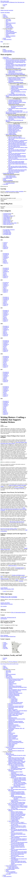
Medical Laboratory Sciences (14, 725)
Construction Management (13, 694)
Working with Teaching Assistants (15, 128)
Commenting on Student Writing (15, 100)
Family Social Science (12, 709)
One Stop (5, 4)
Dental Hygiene (11, 696)
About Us (5, 667)
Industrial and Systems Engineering (15, 721)
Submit (2, 200)
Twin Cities (5, 648)
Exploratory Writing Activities (17, 85)
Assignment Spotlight (7, 178)
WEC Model (8, 671)
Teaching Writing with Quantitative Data (16, 94)
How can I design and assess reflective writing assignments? (19, 837)
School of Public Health (13, 738)
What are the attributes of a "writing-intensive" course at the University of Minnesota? (17, 141)
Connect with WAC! (7, 876)
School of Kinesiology (13, 736)
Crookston (5, 643)
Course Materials (6, 217)
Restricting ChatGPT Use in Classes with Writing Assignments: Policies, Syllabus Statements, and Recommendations (16, 65)
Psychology (10, 734)
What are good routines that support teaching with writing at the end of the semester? (17, 170)
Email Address (4, 199)
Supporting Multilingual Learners (15, 101)
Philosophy (10, 730)
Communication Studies (13, 691)
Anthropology (11, 682)
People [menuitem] (4, 38)
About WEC (8, 670)
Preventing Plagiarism (12, 131)
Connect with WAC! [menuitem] (7, 39)
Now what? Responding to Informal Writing (19, 785)
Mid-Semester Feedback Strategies (15, 73)
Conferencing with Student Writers (15, 110)
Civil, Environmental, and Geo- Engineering (17, 689)
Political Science (11, 733)
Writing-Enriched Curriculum (7, 604)
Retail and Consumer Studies (17, 702)
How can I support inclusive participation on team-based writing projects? (17, 145)
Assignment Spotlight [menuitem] (10, 33)
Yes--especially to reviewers (9, 229)
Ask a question (4, 606)
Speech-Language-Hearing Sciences (15, 742)
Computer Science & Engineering (15, 693)
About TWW (6, 57)
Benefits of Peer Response (13, 103)
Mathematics (11, 723)
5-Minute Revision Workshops (17, 87)
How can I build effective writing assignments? (15, 74)
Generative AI (6, 214)
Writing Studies (11, 744)
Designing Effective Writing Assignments (16, 77)
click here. (21, 581)
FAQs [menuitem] (7, 21)
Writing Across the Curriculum (7, 10)
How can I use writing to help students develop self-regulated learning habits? (16, 162)
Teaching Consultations (8, 180)
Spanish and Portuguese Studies (14, 741)
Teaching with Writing (5, 12)
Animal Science (11, 681)
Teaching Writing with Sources (14, 130)
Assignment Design (7, 213)
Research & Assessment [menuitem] (11, 23)
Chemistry (10, 688)
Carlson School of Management (14, 686)
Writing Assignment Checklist (14, 78)
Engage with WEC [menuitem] (10, 27)
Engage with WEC (10, 747)
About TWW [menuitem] (8, 30)
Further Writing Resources (11, 176)
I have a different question (11, 134)
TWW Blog (5, 184)
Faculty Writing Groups (10, 175)
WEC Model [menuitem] (8, 20)
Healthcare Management (13, 715)
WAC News (5, 668)
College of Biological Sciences (14, 690)
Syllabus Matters (11, 71)
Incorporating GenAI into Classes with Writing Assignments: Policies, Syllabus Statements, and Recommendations (15, 62)
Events (4, 179)
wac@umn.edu (4, 618)
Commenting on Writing (8, 215)
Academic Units (9, 677)
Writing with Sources (7, 224)
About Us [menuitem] (5, 15)
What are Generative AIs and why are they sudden (16, 59)
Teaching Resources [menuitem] (10, 31)
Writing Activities (6, 221)
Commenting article (7, 233)
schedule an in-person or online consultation (14, 191)
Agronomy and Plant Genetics (14, 680)
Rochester (5, 647)
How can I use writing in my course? (13, 68)
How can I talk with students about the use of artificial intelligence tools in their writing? (17, 143)
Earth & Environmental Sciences (15, 703)
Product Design (14, 701)
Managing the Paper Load (13, 129)
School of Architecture (13, 735)
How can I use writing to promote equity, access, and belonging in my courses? (16, 804)
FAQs (7, 673)
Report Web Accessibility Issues (12, 663)
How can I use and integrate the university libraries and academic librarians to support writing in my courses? (17, 156)
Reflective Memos (14, 88)
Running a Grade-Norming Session (15, 127)
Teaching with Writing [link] (7, 28)
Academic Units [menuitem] (9, 26)
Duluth (4, 644)
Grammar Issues (6, 219)
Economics (10, 704)
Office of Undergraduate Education (18, 612)
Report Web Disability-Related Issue (8, 636)
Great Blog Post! (6, 230)
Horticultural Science (12, 717)
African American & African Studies (15, 678)
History (9, 716)
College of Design (12, 697)
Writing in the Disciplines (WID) (10, 223)
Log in (4, 591)
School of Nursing (12, 737)
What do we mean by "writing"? (15, 136)
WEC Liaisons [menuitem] (9, 25)
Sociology (10, 740)
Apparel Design (14, 698)
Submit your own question (13, 172)
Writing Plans (8, 675)
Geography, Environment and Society (16, 713)
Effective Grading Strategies (14, 124)
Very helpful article (7, 232)
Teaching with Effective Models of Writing (17, 102)
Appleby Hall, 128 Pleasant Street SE (8, 617)
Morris (4, 646)
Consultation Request (10, 183)
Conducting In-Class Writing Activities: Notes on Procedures (19, 90)
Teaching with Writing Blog (9, 51)
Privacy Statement (4, 635)
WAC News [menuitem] (5, 17)
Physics (9, 731)
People (4, 875)
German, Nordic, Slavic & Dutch (15, 714)
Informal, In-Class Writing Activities (15, 82)
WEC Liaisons (9, 676)
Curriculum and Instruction (13, 695)
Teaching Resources (7, 58)
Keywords (3, 206)
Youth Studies (11, 745)
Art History (10, 684)
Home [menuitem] (4, 14)
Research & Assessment (11, 674)
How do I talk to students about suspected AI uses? (17, 854)
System (4, 642)
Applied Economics (12, 683)
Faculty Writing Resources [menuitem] (11, 32)
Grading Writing (6, 218)
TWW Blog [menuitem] (8, 37)
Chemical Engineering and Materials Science (17, 687)
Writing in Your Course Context (14, 70)
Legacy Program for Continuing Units (16, 750)
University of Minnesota (13, 661)
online (16, 579)
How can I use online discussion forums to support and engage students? (17, 154)
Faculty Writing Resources (8, 173)
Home (4, 49)
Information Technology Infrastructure (16, 722)
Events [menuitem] (7, 34)
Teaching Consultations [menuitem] (10, 35)
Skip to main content (5, 1)
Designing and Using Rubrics (14, 126)
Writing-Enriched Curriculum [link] (9, 18)
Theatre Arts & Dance (12, 743)
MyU (4, 5)
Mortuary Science (12, 727)
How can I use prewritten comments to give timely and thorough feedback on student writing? (17, 151)
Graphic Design (14, 700)
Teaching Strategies (7, 220)
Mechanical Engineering (13, 724)
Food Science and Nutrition (14, 711)
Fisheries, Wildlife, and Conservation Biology (17, 710)
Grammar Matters (12, 133)
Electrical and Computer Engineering (16, 706)
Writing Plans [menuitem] (8, 24)
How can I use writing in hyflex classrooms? (17, 166)
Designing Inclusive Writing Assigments (16, 116)
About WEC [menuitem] (8, 19)
